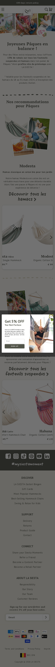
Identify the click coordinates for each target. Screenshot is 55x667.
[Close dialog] (51, 316)
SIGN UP (14, 346)
